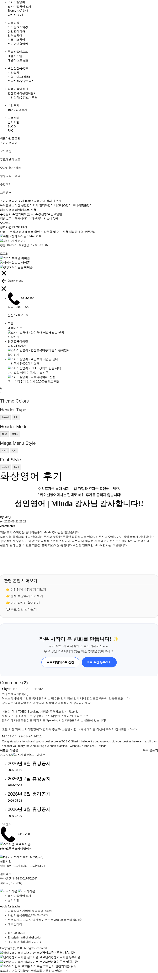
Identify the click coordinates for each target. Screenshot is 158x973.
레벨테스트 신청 (18, 60)
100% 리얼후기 (17, 109)
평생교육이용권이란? (21, 93)
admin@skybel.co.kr (28, 937)
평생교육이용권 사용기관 (58, 952)
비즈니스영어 (16, 39)
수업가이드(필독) (19, 76)
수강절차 (13, 72)
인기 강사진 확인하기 (25, 602)
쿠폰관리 (90, 231)
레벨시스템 (15, 56)
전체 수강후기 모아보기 (27, 596)
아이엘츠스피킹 (18, 27)
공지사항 (13, 122)
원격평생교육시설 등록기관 (63, 957)
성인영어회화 (16, 31)
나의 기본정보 (9, 231)
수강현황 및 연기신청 (54, 231)
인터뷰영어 (15, 35)
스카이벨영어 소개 (20, 6)
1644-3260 (34, 236)
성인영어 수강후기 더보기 (28, 589)
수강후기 (6, 222)
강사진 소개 (15, 14)
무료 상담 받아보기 (24, 609)
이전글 (4, 750)
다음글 (13, 750)
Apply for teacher (10, 906)
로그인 (16, 138)
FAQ (10, 130)
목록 (146, 750)
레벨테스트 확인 (29, 231)
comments (7, 525)
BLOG (12, 126)
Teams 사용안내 (18, 10)
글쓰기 (153, 750)
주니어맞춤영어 (18, 43)
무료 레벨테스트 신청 (60, 662)
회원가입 (6, 138)
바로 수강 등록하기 (99, 662)
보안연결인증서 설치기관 (61, 961)
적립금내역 (76, 231)
